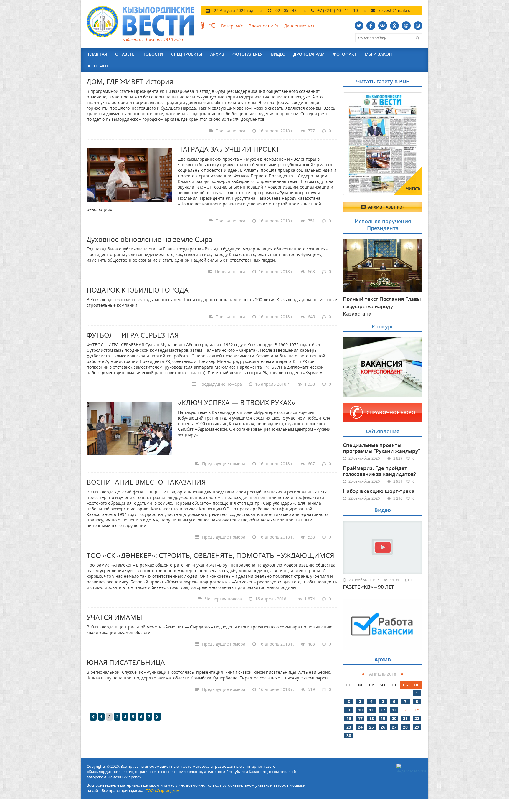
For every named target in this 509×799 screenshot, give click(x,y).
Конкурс (383, 326)
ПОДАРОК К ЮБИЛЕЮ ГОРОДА (138, 290)
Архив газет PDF (385, 207)
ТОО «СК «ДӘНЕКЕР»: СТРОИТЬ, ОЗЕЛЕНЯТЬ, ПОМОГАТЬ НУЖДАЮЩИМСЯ (210, 555)
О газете (124, 54)
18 (371, 718)
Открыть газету (371, 106)
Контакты (99, 66)
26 (383, 727)
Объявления (382, 431)
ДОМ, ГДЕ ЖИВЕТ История (130, 81)
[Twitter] (359, 25)
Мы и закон (378, 54)
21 (405, 718)
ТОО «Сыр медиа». (163, 790)
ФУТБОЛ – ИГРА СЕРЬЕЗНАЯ (133, 335)
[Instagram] (418, 25)
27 (394, 727)
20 (394, 718)
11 (371, 710)
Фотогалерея (247, 54)
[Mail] (406, 25)
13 (394, 710)
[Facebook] (370, 25)
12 (383, 710)
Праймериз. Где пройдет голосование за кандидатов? (379, 471)
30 (348, 735)
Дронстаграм (309, 54)
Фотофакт (344, 54)
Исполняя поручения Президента (383, 225)
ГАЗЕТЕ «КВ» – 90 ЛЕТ (368, 587)
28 (405, 727)
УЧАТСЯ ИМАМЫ (114, 617)
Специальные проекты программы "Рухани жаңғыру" (381, 448)
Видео (278, 54)
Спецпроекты (186, 54)
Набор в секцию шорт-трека (378, 491)
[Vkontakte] (382, 25)
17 (360, 718)
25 (371, 727)
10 (360, 710)
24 (360, 727)
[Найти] (417, 37)
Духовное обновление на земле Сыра (149, 239)
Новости (152, 54)
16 (348, 718)
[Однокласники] (394, 25)
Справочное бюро (390, 412)
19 (383, 718)
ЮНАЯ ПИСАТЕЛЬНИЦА (126, 662)
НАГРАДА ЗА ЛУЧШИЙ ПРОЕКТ (229, 149)
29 (416, 727)
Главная (97, 54)
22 (416, 718)
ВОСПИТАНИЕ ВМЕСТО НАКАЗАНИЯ (146, 482)
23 (348, 727)
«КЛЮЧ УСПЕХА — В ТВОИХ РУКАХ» (236, 402)
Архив (217, 54)
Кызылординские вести (143, 21)
